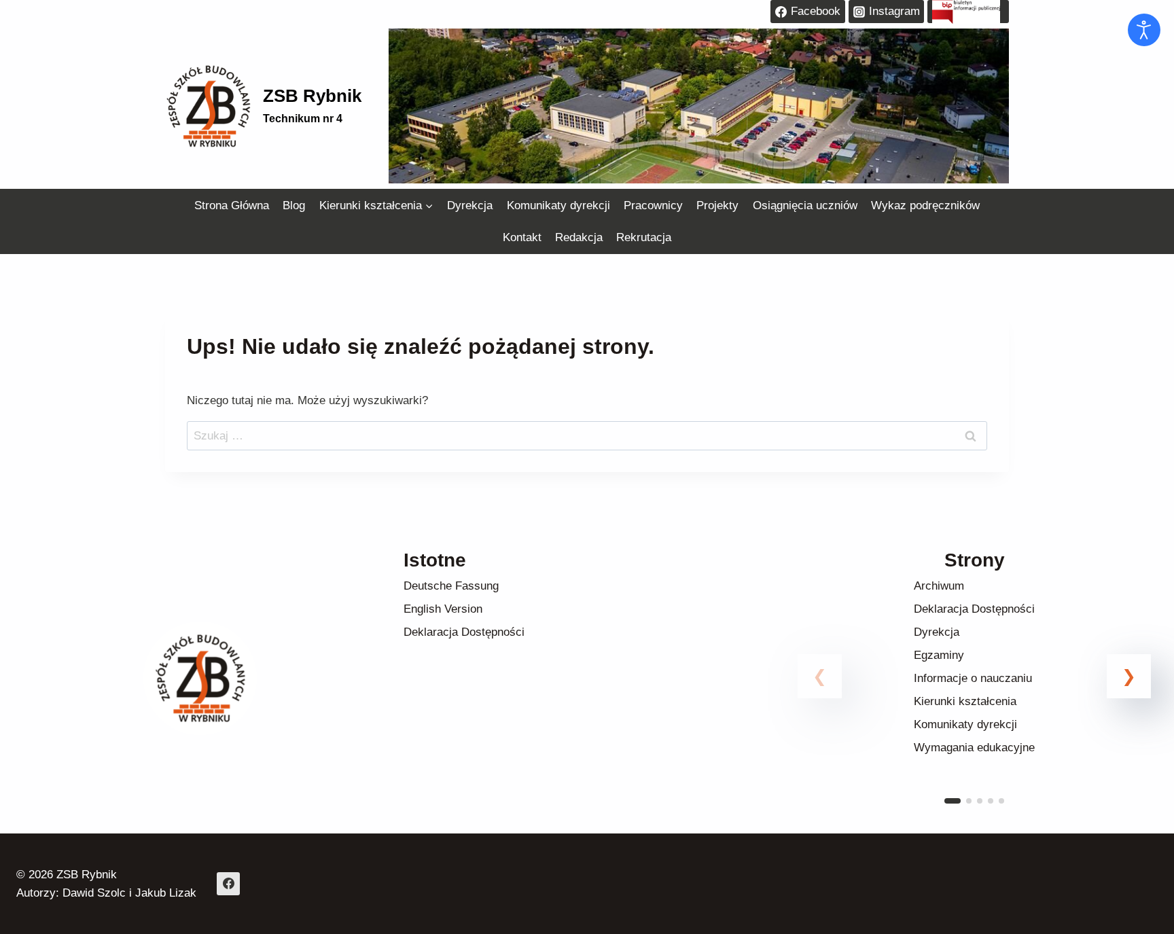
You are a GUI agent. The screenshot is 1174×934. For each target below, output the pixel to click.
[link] (974, 692)
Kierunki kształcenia (965, 701)
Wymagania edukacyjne (974, 747)
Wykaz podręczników (925, 205)
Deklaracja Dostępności (464, 632)
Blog (294, 205)
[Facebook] (228, 883)
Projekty (717, 205)
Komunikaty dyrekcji (558, 205)
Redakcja (579, 237)
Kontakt (522, 237)
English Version (443, 609)
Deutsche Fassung (451, 585)
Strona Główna (231, 205)
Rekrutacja (643, 237)
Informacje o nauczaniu (973, 678)
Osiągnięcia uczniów (805, 205)
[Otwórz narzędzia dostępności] (1144, 30)
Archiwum (939, 585)
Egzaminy (939, 655)
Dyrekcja (470, 205)
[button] (1129, 676)
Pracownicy (653, 205)
